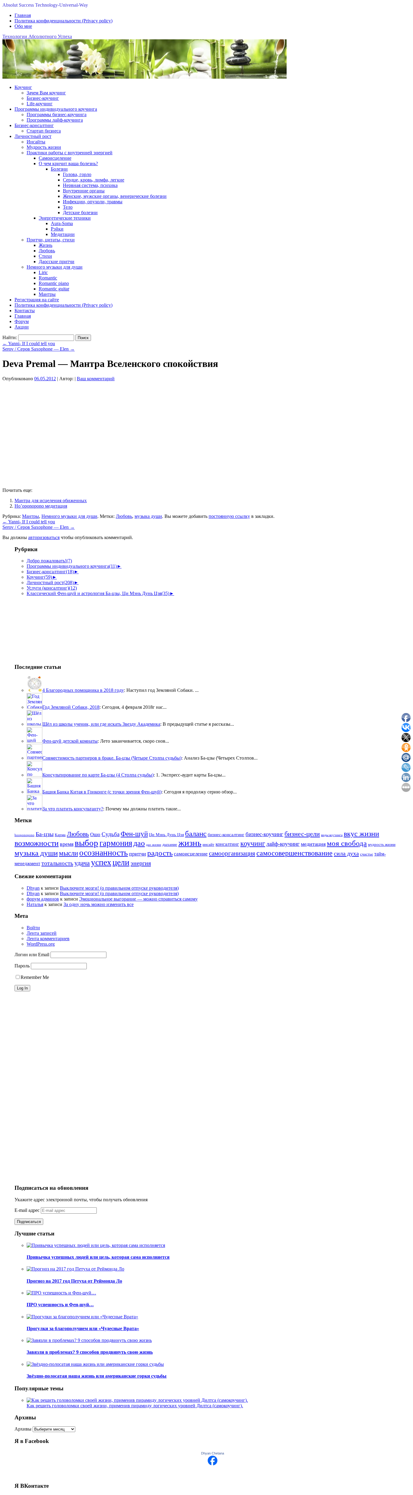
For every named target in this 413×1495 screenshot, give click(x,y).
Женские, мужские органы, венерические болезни (115, 196)
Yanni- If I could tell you (28, 343)
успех (101, 862)
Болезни (59, 169)
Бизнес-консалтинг (34, 125)
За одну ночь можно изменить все (98, 904)
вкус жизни (361, 834)
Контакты (25, 310)
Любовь (47, 250)
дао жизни (153, 844)
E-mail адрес (28, 1210)
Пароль (22, 965)
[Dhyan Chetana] (212, 1463)
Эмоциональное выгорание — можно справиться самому (138, 898)
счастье (366, 854)
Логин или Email (32, 954)
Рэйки (57, 228)
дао (139, 843)
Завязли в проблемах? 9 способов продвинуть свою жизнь (90, 1352)
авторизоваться (44, 537)
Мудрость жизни (44, 147)
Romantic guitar (54, 288)
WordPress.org (41, 944)
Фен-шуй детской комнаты (70, 741)
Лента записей (42, 933)
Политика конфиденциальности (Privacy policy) (63, 20)
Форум (22, 321)
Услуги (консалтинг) (52, 587)
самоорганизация (232, 853)
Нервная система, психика (90, 185)
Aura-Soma (62, 223)
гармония (115, 843)
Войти (33, 927)
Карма (60, 835)
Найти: (9, 337)
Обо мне (23, 26)
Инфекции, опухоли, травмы (92, 201)
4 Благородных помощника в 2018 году (83, 690)
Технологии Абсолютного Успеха (37, 36)
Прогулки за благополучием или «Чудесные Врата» (83, 1328)
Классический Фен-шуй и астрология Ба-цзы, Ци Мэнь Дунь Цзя (98, 593)
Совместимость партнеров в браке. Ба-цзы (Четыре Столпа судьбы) (111, 758)
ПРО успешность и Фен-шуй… (60, 1304)
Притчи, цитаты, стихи (51, 239)
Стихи (45, 256)
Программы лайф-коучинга (55, 120)
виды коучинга (332, 835)
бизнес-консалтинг (226, 834)
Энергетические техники (65, 218)
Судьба (110, 834)
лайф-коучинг (283, 844)
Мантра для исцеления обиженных (51, 500)
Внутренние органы (84, 190)
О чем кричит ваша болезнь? (68, 163)
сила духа (346, 853)
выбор (86, 843)
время (66, 844)
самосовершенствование (294, 853)
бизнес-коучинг (264, 834)
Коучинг (23, 87)
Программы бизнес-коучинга (56, 114)
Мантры (47, 294)
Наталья (35, 904)
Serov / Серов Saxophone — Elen (38, 349)
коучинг (252, 843)
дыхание (169, 844)
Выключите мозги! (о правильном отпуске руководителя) (119, 888)
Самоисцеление (55, 158)
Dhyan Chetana (212, 1453)
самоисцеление (191, 854)
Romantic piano (54, 283)
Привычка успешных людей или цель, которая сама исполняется (98, 1257)
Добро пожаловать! (49, 560)
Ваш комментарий (96, 378)
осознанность (103, 852)
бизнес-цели (302, 834)
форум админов (43, 898)
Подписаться (29, 1221)
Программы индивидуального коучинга (56, 109)
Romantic (48, 277)
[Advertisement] (45, 626)
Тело (68, 207)
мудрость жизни (381, 844)
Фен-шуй (134, 834)
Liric (43, 272)
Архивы (23, 1428)
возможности (37, 843)
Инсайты (36, 141)
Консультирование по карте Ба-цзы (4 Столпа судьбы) (98, 774)
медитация (313, 844)
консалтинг (227, 844)
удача (82, 863)
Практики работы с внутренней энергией (69, 152)
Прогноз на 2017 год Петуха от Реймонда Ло (74, 1281)
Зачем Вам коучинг (46, 92)
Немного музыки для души (55, 267)
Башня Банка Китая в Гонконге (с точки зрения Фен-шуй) (101, 791)
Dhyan (33, 888)
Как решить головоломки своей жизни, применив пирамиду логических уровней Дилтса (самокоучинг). (135, 1405)
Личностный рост (33, 136)
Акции (22, 326)
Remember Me (35, 977)
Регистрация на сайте (37, 299)
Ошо (95, 834)
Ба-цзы (45, 834)
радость (160, 853)
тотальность (57, 863)
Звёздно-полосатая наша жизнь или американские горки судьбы (97, 1376)
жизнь (189, 843)
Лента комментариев (48, 938)
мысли (68, 853)
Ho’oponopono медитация (41, 506)
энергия (141, 863)
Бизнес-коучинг (43, 98)
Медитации (63, 234)
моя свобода (347, 843)
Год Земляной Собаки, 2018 (70, 707)
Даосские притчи (56, 261)
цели (120, 862)
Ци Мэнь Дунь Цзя (166, 835)
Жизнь (45, 245)
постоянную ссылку (229, 516)
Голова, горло (77, 174)
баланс (196, 833)
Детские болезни (80, 212)
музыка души (148, 516)
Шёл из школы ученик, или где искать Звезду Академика (101, 724)
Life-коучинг (40, 103)
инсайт (208, 844)
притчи (137, 854)
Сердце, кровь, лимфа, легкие (93, 179)
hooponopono (24, 835)
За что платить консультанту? (72, 808)
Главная (23, 15)
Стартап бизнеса (44, 130)
